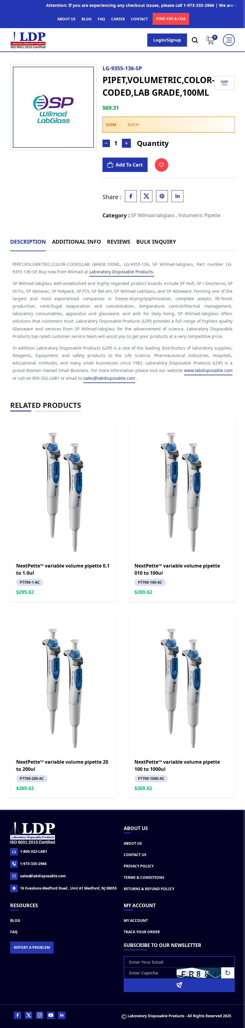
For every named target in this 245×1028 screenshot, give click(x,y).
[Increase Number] (126, 143)
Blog (15, 920)
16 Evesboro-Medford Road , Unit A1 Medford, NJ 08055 (68, 888)
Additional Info (76, 241)
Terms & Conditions (144, 877)
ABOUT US (66, 19)
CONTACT (139, 19)
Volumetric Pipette (199, 215)
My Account (136, 920)
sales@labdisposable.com (109, 378)
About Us (133, 843)
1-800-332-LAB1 (33, 851)
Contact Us (135, 854)
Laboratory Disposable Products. (121, 271)
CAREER (118, 19)
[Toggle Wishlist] (161, 165)
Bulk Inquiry (156, 241)
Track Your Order (142, 931)
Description (28, 241)
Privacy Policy (139, 866)
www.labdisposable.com (208, 370)
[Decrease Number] (106, 143)
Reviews (118, 241)
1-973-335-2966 (33, 863)
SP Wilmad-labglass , (154, 215)
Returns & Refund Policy (149, 888)
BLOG (87, 19)
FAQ (101, 19)
